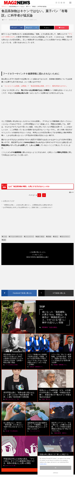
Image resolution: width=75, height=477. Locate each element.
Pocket (62, 27)
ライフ (5, 19)
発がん (56, 236)
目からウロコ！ (65, 236)
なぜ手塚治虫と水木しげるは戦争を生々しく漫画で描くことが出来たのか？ (27, 207)
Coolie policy (43, 464)
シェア (14, 27)
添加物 (49, 236)
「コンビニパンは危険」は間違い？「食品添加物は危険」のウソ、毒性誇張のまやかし (35, 86)
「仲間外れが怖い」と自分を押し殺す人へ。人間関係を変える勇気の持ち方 (27, 205)
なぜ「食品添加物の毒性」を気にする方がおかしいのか (29, 186)
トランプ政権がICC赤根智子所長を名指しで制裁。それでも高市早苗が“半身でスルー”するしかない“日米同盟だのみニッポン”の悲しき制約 (37, 359)
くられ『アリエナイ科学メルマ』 (29, 19)
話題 (4, 240)
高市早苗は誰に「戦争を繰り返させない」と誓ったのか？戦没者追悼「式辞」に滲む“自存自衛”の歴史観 (18, 394)
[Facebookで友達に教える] (19, 290)
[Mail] (64, 3)
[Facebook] (56, 3)
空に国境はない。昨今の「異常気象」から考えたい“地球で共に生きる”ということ (13, 426)
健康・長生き (40, 236)
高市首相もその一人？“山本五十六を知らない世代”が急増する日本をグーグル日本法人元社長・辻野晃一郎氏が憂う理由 (13, 358)
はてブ (30, 27)
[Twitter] (59, 3)
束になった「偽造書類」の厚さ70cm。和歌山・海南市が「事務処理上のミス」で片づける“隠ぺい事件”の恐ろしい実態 (54, 317)
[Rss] (61, 3)
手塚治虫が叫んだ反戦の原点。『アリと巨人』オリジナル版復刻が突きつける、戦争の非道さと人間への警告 (18, 461)
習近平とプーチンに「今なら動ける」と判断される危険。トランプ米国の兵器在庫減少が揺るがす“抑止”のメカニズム (61, 427)
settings (55, 472)
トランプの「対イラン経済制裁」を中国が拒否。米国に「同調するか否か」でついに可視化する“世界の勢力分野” (61, 358)
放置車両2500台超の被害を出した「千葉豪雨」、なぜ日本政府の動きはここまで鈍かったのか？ (37, 426)
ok (55, 467)
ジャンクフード (29, 236)
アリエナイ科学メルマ (16, 236)
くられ (5, 236)
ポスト (47, 28)
